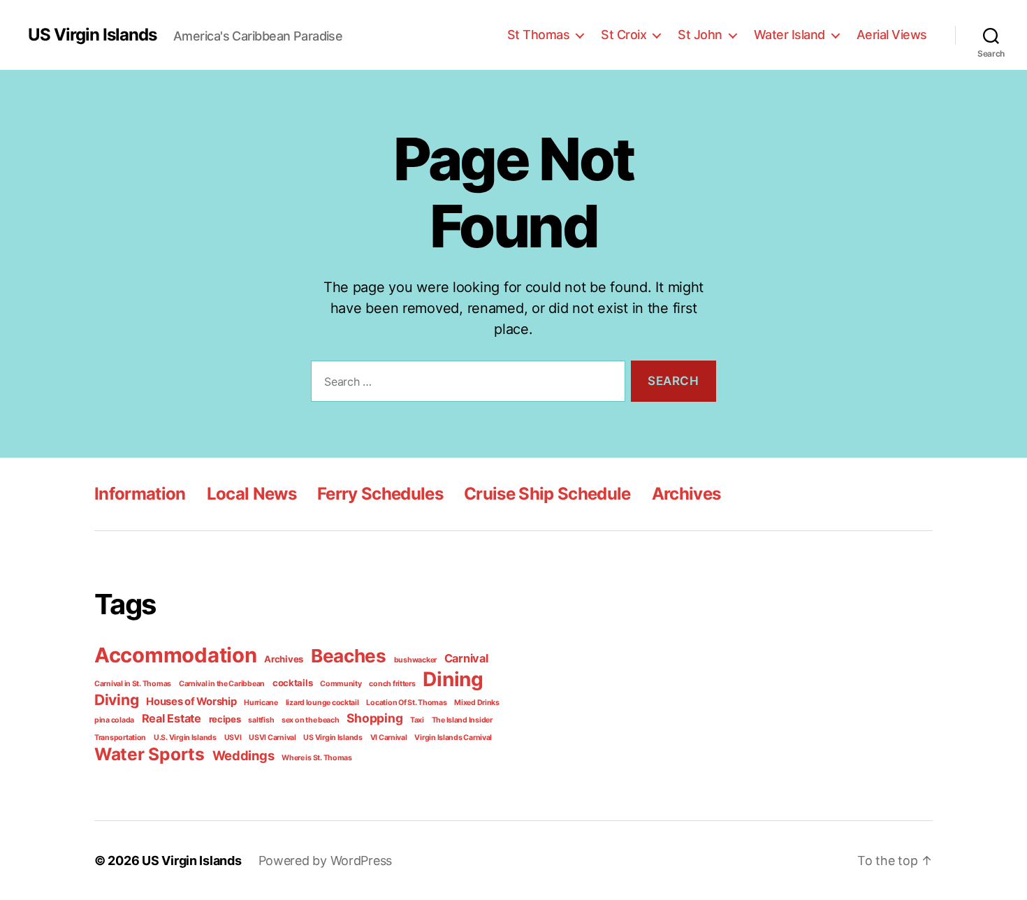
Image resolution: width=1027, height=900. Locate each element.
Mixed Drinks (477, 702)
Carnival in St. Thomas (132, 683)
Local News (251, 494)
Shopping (374, 718)
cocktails (292, 682)
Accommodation (175, 655)
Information (140, 494)
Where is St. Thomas (317, 757)
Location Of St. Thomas (406, 702)
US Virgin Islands (92, 35)
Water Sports (149, 753)
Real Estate (171, 718)
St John (700, 34)
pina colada (114, 720)
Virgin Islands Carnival (453, 737)
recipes (225, 719)
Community (341, 683)
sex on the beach (311, 720)
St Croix (623, 34)
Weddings (243, 755)
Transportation (120, 737)
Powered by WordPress (325, 860)
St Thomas (538, 34)
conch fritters (392, 683)
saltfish (261, 720)
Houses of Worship (191, 701)
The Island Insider (462, 720)
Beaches (348, 656)
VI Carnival (388, 737)
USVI (233, 737)
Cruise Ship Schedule (547, 494)
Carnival (466, 658)
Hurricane (261, 702)
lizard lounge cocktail (322, 702)
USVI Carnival (272, 737)
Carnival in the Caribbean (222, 683)
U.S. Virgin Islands (185, 737)
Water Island (789, 34)
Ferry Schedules (380, 494)
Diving (116, 700)
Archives (686, 494)
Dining (453, 679)
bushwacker (415, 660)
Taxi (417, 720)
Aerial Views (892, 34)
